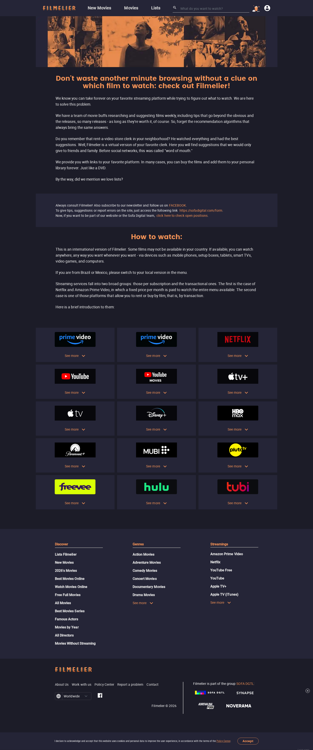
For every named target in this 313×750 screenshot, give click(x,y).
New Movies (64, 562)
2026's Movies (66, 571)
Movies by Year (67, 627)
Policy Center (223, 741)
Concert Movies (145, 579)
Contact (152, 684)
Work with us (81, 684)
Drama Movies (144, 595)
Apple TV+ (218, 586)
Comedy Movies (145, 571)
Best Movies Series (70, 611)
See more (72, 355)
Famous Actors (66, 619)
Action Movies (144, 554)
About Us (62, 684)
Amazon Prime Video (226, 554)
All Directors (64, 635)
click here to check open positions (182, 215)
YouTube (217, 578)
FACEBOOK (177, 205)
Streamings (219, 544)
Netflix (215, 562)
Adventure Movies (147, 562)
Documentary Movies (149, 587)
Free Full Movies (67, 595)
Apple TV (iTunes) (224, 594)
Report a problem (130, 684)
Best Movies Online (70, 579)
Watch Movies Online (71, 587)
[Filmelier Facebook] (100, 696)
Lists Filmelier (66, 554)
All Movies (63, 603)
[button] (86, 696)
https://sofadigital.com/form (200, 210)
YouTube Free (221, 570)
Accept (248, 741)
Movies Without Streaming (75, 643)
